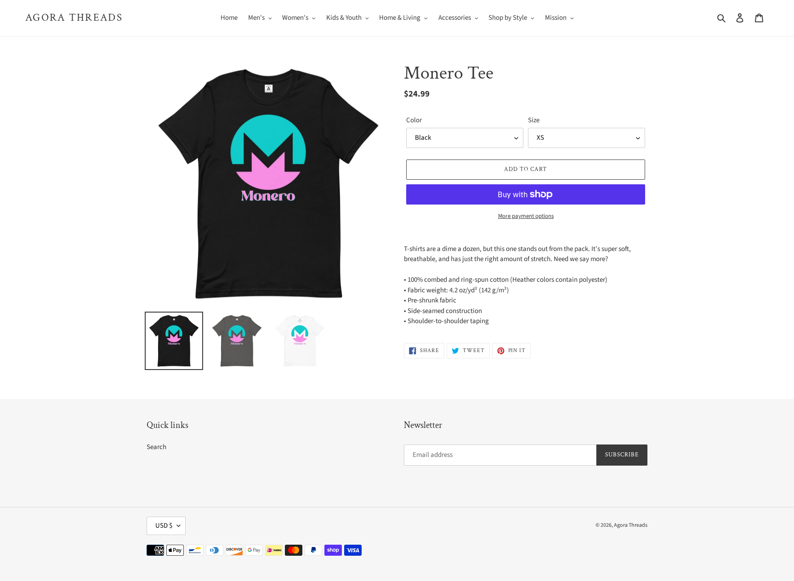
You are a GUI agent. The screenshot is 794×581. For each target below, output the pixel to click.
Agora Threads (74, 17)
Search (156, 447)
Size (533, 120)
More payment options (526, 216)
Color (414, 120)
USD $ (163, 525)
